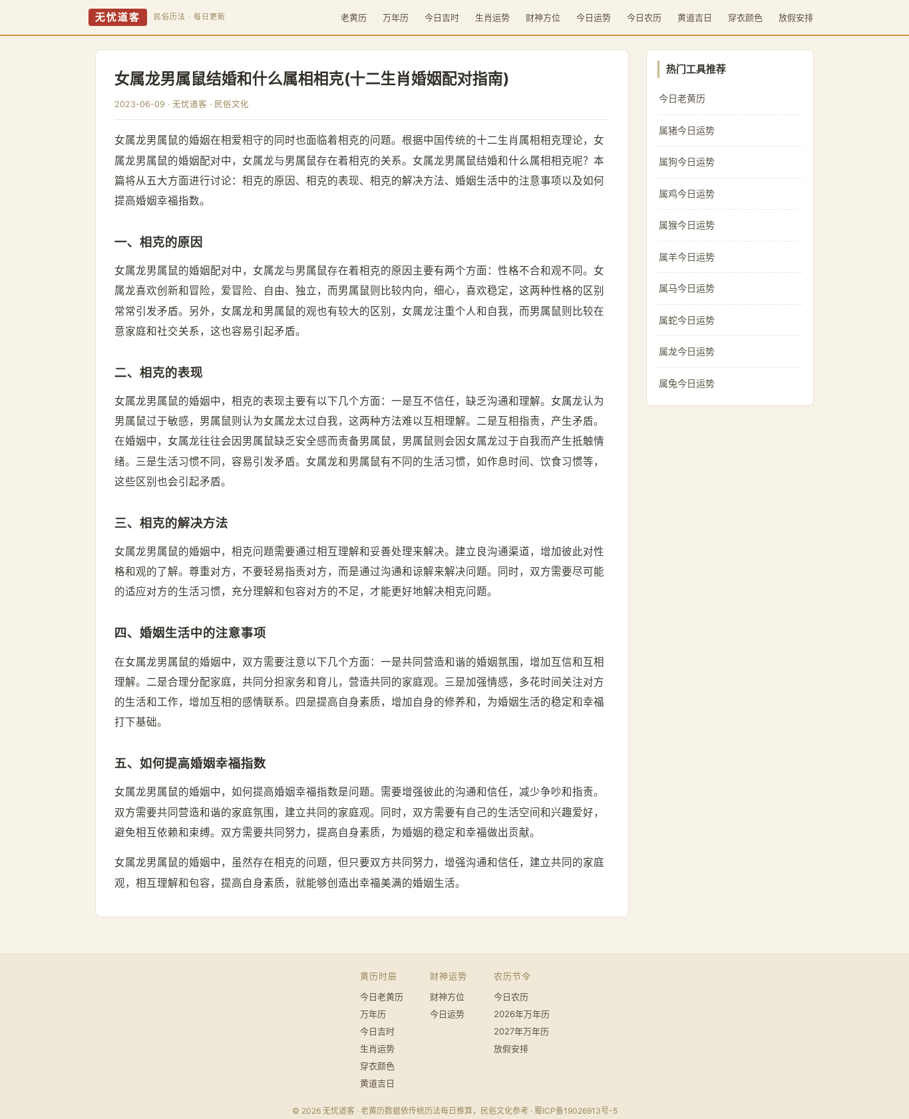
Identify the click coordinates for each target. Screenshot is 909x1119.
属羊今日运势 (687, 256)
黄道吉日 (694, 17)
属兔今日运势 (687, 383)
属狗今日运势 (687, 161)
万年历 (396, 17)
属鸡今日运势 (687, 193)
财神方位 (543, 17)
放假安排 (796, 17)
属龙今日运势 (687, 351)
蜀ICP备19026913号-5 (576, 1111)
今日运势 (593, 17)
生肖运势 (492, 17)
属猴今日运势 (687, 224)
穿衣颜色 (745, 17)
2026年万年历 (522, 1013)
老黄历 (354, 17)
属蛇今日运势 (687, 320)
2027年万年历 (521, 1031)
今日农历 (644, 17)
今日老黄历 (682, 98)
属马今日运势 (687, 288)
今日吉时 (442, 17)
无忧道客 (117, 17)
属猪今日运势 (687, 130)
